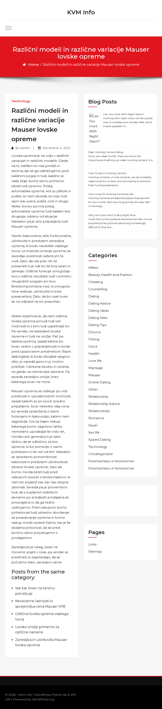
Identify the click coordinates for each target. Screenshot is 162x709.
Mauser (17, 226)
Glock (92, 346)
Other (93, 389)
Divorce (94, 332)
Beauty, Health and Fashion (110, 275)
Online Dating (99, 382)
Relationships (99, 411)
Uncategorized (100, 454)
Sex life (94, 432)
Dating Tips (97, 325)
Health (93, 354)
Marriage (95, 368)
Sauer (93, 425)
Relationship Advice (104, 404)
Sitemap (95, 551)
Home (33, 65)
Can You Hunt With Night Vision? (123, 114)
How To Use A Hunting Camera (107, 173)
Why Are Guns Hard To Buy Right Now (112, 215)
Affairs (93, 268)
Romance (96, 418)
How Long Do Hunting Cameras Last (111, 194)
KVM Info (81, 12)
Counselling (97, 289)
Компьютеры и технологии (111, 461)
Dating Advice (99, 303)
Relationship (98, 397)
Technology (20, 101)
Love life (95, 361)
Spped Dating (99, 440)
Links (92, 544)
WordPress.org (43, 699)
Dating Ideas (98, 311)
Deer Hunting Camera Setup (105, 152)
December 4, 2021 (56, 148)
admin (25, 148)
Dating (93, 296)
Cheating (95, 282)
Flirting (93, 339)
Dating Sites (97, 318)
